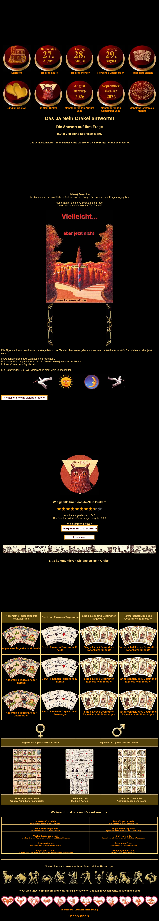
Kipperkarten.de (45, 844)
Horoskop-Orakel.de (45, 822)
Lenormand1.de (123, 844)
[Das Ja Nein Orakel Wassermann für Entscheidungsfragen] (48, 106)
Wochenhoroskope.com (45, 837)
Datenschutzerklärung (86, 909)
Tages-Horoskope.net (123, 829)
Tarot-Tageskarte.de (123, 822)
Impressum (67, 909)
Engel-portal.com (45, 851)
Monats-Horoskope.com (45, 829)
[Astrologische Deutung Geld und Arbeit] (79, 793)
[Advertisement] (79, 23)
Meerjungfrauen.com (123, 851)
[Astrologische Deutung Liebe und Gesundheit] (132, 792)
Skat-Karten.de (123, 837)
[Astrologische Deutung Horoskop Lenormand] (27, 793)
